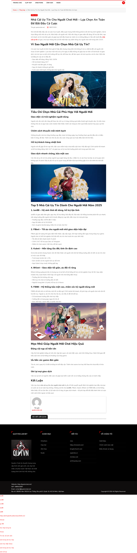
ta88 (1, 512)
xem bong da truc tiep (7, 540)
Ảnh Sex (49, 3)
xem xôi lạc (3, 552)
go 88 (2, 524)
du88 (1, 496)
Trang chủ (17, 3)
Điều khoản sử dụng (106, 449)
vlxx (71, 441)
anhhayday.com (75, 461)
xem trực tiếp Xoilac (6, 544)
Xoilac (2, 532)
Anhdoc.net (74, 457)
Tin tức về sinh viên (6, 536)
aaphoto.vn (74, 453)
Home (15, 10)
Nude (58, 3)
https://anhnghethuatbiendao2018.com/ (12, 516)
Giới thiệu (102, 441)
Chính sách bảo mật (106, 445)
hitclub (2, 520)
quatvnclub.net (40, 27)
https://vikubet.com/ (77, 445)
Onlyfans (39, 3)
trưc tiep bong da (5, 528)
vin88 (1, 500)
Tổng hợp (22, 10)
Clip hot (28, 3)
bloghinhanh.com (76, 449)
